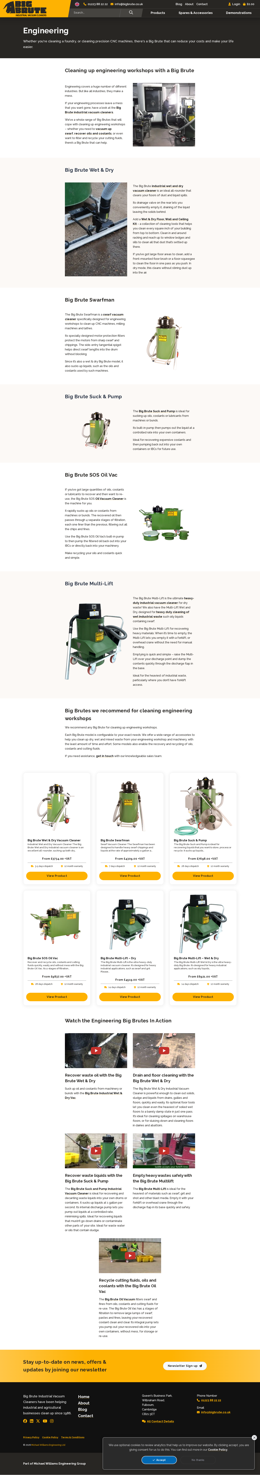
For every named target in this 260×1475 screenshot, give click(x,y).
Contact (202, 4)
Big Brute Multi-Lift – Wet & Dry (196, 958)
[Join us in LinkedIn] (31, 1421)
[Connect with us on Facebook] (25, 1421)
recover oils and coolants (93, 133)
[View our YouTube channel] (45, 1421)
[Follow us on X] (38, 1421)
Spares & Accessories (196, 13)
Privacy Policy (31, 1437)
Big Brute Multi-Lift (152, 1189)
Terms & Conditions (72, 1437)
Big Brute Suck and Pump (157, 411)
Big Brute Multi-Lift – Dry (118, 958)
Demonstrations (239, 13)
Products (158, 13)
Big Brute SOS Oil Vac (43, 958)
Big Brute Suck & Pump (190, 840)
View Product (57, 876)
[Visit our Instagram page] (51, 1421)
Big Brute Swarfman (115, 840)
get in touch (105, 756)
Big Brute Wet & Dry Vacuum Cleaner (54, 840)
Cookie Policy (50, 1437)
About (189, 4)
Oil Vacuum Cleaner (109, 498)
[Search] (131, 13)
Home (83, 1396)
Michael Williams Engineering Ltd (48, 1445)
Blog (179, 4)
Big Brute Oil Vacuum (120, 1299)
